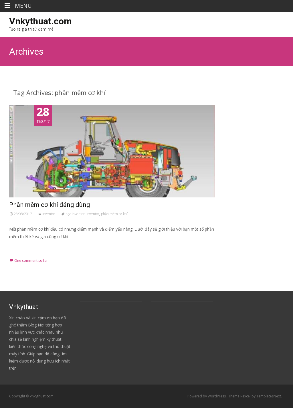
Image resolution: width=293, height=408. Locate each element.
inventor (92, 213)
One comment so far (31, 260)
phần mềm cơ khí (114, 213)
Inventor (48, 213)
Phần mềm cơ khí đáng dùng (49, 204)
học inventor (75, 213)
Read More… (22, 247)
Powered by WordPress (207, 396)
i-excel (246, 396)
